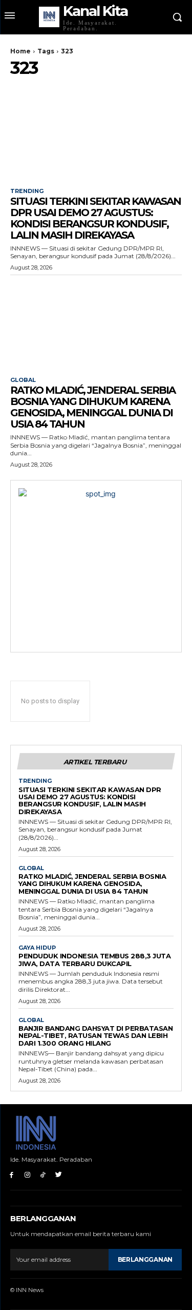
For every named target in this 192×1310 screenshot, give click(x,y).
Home (20, 51)
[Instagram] (27, 1174)
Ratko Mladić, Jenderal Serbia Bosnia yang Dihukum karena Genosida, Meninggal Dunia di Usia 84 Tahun (92, 407)
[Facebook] (11, 1174)
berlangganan (145, 1259)
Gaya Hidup (37, 948)
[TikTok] (43, 1174)
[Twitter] (58, 1174)
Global (23, 380)
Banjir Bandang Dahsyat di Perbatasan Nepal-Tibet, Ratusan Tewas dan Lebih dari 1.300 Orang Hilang (95, 1035)
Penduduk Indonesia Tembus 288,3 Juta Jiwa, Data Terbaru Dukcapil (94, 959)
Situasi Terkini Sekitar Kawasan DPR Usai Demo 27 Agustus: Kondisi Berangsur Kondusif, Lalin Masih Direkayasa (95, 218)
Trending (27, 191)
